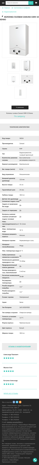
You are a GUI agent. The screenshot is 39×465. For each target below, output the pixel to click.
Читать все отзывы (11, 393)
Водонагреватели (10, 12)
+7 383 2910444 (14, 420)
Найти (30, 3)
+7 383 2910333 (14, 417)
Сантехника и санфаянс (22, 8)
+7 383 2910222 (14, 415)
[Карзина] (36, 3)
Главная (7, 8)
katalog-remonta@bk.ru (15, 422)
